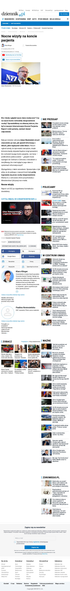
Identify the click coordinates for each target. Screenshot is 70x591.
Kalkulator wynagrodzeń (61, 576)
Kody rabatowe (30, 566)
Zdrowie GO (22, 28)
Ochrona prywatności (46, 583)
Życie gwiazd (29, 572)
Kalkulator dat (58, 564)
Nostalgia (15, 28)
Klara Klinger (8, 45)
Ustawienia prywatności (32, 585)
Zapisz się (35, 547)
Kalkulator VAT (59, 570)
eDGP (2, 568)
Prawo (41, 564)
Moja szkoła (29, 570)
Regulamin (34, 583)
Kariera (26, 583)
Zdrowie (5, 23)
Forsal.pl (3, 570)
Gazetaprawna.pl (6, 566)
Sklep (66, 10)
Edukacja (28, 568)
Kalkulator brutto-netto (61, 574)
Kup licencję (20, 235)
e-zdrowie (32, 246)
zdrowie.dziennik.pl (12, 31)
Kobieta (28, 564)
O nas (12, 583)
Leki (40, 568)
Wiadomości (18, 570)
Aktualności (16, 23)
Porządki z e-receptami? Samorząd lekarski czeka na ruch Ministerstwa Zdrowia (6, 328)
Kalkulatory (58, 561)
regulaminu (36, 542)
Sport (16, 572)
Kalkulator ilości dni (60, 566)
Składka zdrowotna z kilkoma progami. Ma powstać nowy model (7, 300)
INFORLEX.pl (35, 10)
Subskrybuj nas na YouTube (13, 55)
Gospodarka (18, 568)
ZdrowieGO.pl (48, 10)
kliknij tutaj (44, 553)
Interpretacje (4, 574)
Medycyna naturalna (44, 570)
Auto (16, 564)
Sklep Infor (4, 576)
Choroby (41, 572)
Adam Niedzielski (14, 242)
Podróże (17, 576)
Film (27, 574)
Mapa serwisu (59, 583)
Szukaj (65, 14)
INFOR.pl (21, 10)
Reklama (19, 583)
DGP (42, 10)
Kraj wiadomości (34, 341)
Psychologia (42, 574)
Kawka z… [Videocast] (33, 28)
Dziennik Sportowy (47, 28)
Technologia (18, 566)
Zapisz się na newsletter (12, 59)
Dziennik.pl (18, 561)
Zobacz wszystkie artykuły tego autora (12, 295)
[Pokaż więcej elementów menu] (67, 19)
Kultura (28, 578)
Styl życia (41, 576)
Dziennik (3, 31)
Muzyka (28, 576)
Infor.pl (3, 564)
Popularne (24, 341)
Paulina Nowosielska (31, 45)
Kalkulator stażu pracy (61, 568)
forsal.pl (28, 10)
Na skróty (4, 561)
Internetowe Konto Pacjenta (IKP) (14, 246)
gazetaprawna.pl (58, 10)
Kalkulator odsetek (60, 572)
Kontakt (6, 583)
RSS (43, 585)
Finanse (41, 566)
